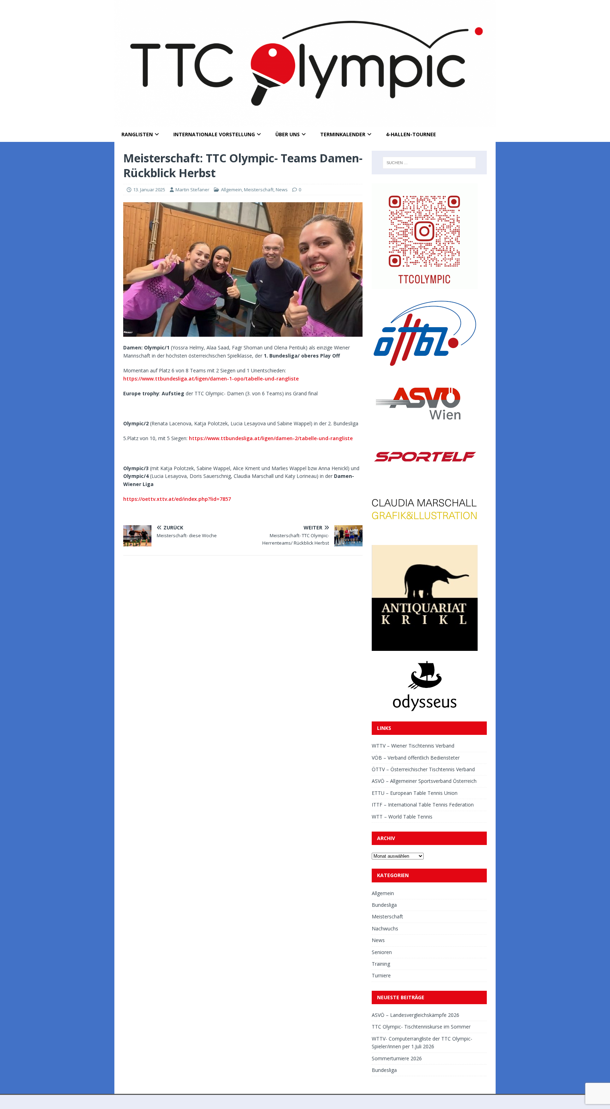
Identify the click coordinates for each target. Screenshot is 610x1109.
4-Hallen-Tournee (411, 134)
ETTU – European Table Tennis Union (415, 793)
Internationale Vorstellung (214, 134)
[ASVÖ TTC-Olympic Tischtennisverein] (305, 123)
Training (381, 963)
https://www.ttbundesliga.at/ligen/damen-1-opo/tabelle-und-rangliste (211, 378)
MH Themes (213, 1102)
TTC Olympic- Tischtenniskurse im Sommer (421, 1026)
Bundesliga (384, 904)
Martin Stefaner (192, 189)
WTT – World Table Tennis (402, 816)
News (282, 189)
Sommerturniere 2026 (397, 1058)
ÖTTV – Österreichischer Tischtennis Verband (423, 769)
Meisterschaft (259, 189)
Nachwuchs (385, 928)
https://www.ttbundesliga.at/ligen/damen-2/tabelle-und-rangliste (271, 438)
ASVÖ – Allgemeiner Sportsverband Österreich (424, 781)
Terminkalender (342, 134)
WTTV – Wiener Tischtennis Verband (413, 745)
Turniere (381, 975)
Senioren (382, 952)
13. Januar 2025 (149, 189)
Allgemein (231, 189)
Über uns (287, 134)
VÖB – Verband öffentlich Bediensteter (416, 757)
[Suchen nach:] (429, 163)
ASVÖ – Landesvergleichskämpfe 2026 (415, 1015)
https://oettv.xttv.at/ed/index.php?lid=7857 (177, 499)
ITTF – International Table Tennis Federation (423, 804)
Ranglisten (137, 134)
